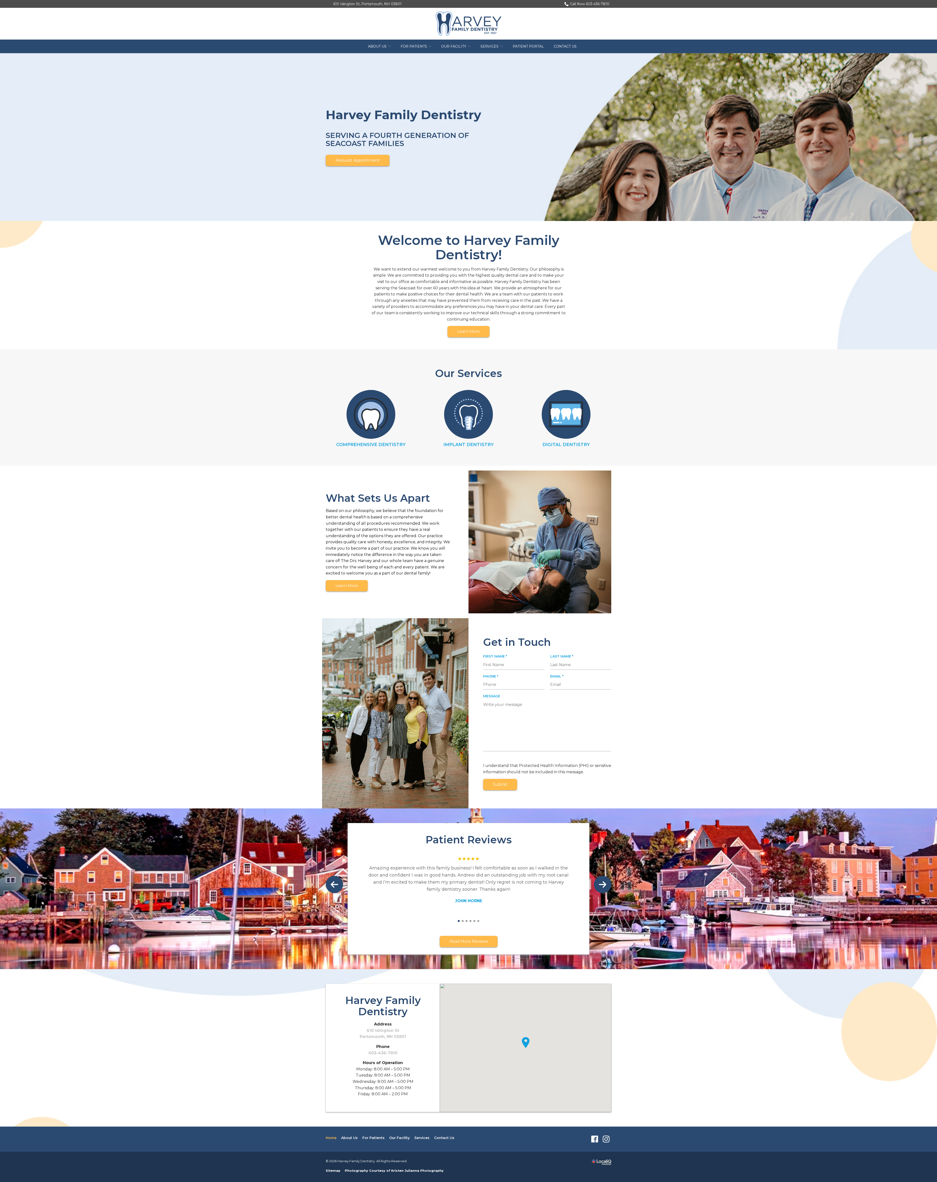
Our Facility (453, 46)
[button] (526, 1042)
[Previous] (334, 884)
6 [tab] (478, 921)
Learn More (468, 331)
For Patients (414, 46)
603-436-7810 (382, 1053)
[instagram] (606, 1139)
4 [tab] (470, 921)
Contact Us (565, 46)
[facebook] (594, 1139)
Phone (492, 676)
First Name (496, 656)
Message (491, 696)
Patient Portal (528, 46)
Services (489, 46)
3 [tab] (467, 921)
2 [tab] (463, 921)
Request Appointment (358, 160)
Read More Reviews (468, 941)
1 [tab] (459, 921)
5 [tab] (474, 921)
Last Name (563, 656)
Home (331, 1138)
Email (558, 676)
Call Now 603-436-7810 (589, 4)
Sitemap (333, 1170)
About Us (377, 46)
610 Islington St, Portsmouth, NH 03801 (367, 4)
